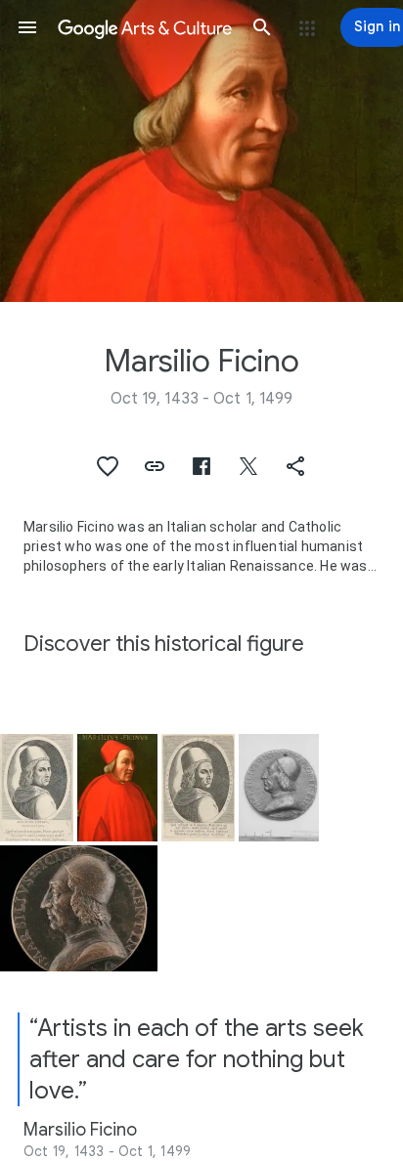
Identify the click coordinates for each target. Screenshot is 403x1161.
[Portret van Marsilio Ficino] (36, 787)
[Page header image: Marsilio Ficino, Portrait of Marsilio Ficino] (201, 151)
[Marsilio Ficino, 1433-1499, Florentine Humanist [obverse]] (78, 908)
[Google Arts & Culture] (145, 27)
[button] (27, 27)
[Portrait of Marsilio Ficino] (117, 787)
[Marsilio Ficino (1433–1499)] (279, 787)
